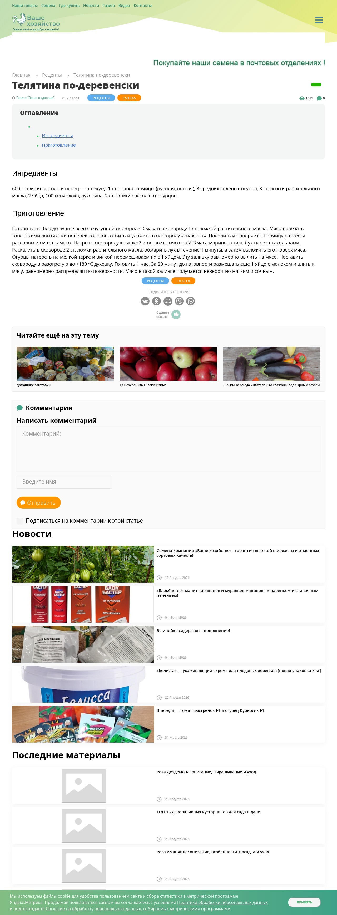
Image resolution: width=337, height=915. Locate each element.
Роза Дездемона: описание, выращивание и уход (196, 770)
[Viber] (180, 300)
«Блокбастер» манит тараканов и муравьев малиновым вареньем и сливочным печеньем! (229, 589)
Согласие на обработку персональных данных (93, 909)
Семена (43, 5)
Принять (304, 902)
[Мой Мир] (168, 300)
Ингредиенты (57, 134)
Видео (108, 5)
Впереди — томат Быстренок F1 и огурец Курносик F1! (199, 709)
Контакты (124, 5)
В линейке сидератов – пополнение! (185, 629)
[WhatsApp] (191, 300)
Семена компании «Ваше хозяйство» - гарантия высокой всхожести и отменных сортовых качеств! (236, 549)
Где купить (61, 5)
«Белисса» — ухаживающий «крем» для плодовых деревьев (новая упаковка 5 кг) (221, 669)
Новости (79, 5)
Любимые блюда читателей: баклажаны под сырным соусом (271, 384)
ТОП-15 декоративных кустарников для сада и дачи (198, 810)
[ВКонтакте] (146, 300)
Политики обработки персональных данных (222, 902)
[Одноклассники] (157, 300)
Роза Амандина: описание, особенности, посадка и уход (201, 850)
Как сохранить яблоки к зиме (143, 384)
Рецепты (101, 97)
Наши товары (23, 5)
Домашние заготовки (34, 384)
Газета (95, 5)
